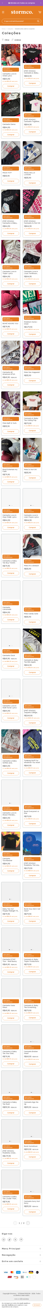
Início (3, 29)
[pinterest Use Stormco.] (21, 1239)
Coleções (10, 29)
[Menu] (3, 12)
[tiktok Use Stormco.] (9, 1239)
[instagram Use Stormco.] (3, 1239)
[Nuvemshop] (21, 1299)
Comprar (10, 86)
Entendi (37, 1305)
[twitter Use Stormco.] (15, 1239)
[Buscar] (38, 21)
